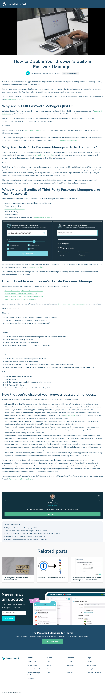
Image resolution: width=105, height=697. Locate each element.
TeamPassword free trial (14, 99)
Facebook (70, 669)
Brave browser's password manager (71, 304)
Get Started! (52, 642)
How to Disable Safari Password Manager (20, 299)
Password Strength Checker (33, 674)
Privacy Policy (91, 669)
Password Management (70, 73)
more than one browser (33, 130)
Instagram (70, 665)
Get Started (52, 514)
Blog (48, 661)
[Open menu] (101, 4)
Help (48, 673)
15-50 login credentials (44, 155)
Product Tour (31, 661)
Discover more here (36, 267)
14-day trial (26, 479)
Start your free (13, 479)
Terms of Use (91, 665)
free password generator (42, 217)
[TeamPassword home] (11, 658)
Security (89, 661)
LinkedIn (69, 661)
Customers (30, 678)
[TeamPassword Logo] (14, 4)
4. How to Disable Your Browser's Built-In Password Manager (24, 536)
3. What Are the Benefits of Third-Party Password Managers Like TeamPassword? (32, 533)
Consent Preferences (94, 673)
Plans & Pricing (32, 665)
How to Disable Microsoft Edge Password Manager (24, 296)
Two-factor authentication (15, 209)
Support (49, 669)
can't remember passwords (67, 140)
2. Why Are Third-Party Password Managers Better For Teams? (25, 531)
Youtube (70, 673)
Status (49, 665)
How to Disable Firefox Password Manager (21, 294)
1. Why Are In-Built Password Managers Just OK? (20, 528)
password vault (70, 415)
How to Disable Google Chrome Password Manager (24, 291)
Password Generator (34, 669)
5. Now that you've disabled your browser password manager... (25, 539)
